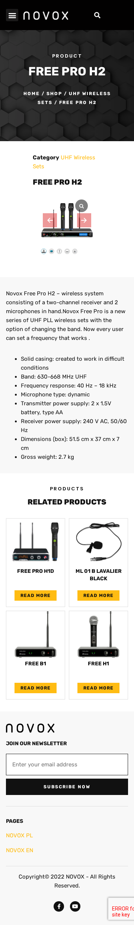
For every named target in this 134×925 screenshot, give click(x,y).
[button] (12, 15)
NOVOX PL (19, 835)
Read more (35, 595)
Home (31, 93)
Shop (54, 93)
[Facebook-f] (59, 906)
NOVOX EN (19, 850)
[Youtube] (75, 906)
